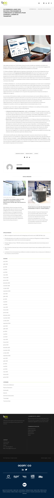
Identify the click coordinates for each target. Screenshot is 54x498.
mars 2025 (5, 307)
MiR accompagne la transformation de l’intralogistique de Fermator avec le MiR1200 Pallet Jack (25, 235)
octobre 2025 (6, 288)
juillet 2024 (5, 328)
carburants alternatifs (19, 153)
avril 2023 (5, 369)
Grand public (5, 390)
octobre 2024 (6, 320)
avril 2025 (5, 304)
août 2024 (5, 326)
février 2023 (5, 374)
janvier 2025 (5, 312)
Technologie (5, 398)
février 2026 (5, 277)
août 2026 (5, 261)
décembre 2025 (6, 283)
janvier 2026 (5, 280)
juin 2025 (5, 299)
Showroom (28, 491)
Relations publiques (7, 491)
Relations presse (43, 490)
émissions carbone (29, 153)
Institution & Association (8, 395)
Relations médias (14, 491)
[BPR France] (4, 3)
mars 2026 (5, 274)
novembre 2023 (6, 350)
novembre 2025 (6, 285)
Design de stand (22, 491)
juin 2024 (5, 331)
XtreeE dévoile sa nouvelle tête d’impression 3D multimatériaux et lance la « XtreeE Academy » (39, 207)
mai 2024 (5, 334)
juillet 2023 (5, 361)
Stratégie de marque (29, 490)
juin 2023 (5, 363)
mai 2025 (5, 301)
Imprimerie (25, 493)
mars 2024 (5, 339)
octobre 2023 (6, 352)
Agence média (37, 490)
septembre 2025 (6, 291)
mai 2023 (5, 366)
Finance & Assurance (7, 387)
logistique (36, 153)
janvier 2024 (5, 344)
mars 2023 (5, 371)
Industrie (40, 9)
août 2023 (5, 358)
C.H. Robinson (6, 71)
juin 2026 (5, 266)
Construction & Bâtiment (8, 384)
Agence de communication (8, 490)
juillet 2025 (5, 296)
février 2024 (5, 342)
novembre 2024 (6, 318)
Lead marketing (22, 490)
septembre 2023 (6, 355)
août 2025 (5, 293)
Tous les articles (47, 9)
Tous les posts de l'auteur (23, 168)
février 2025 (5, 309)
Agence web (15, 490)
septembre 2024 (6, 323)
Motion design (43, 491)
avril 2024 (5, 336)
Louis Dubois (19, 164)
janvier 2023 (5, 377)
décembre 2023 (6, 347)
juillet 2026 (5, 264)
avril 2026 (5, 272)
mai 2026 (5, 269)
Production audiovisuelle (35, 491)
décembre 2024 (6, 315)
